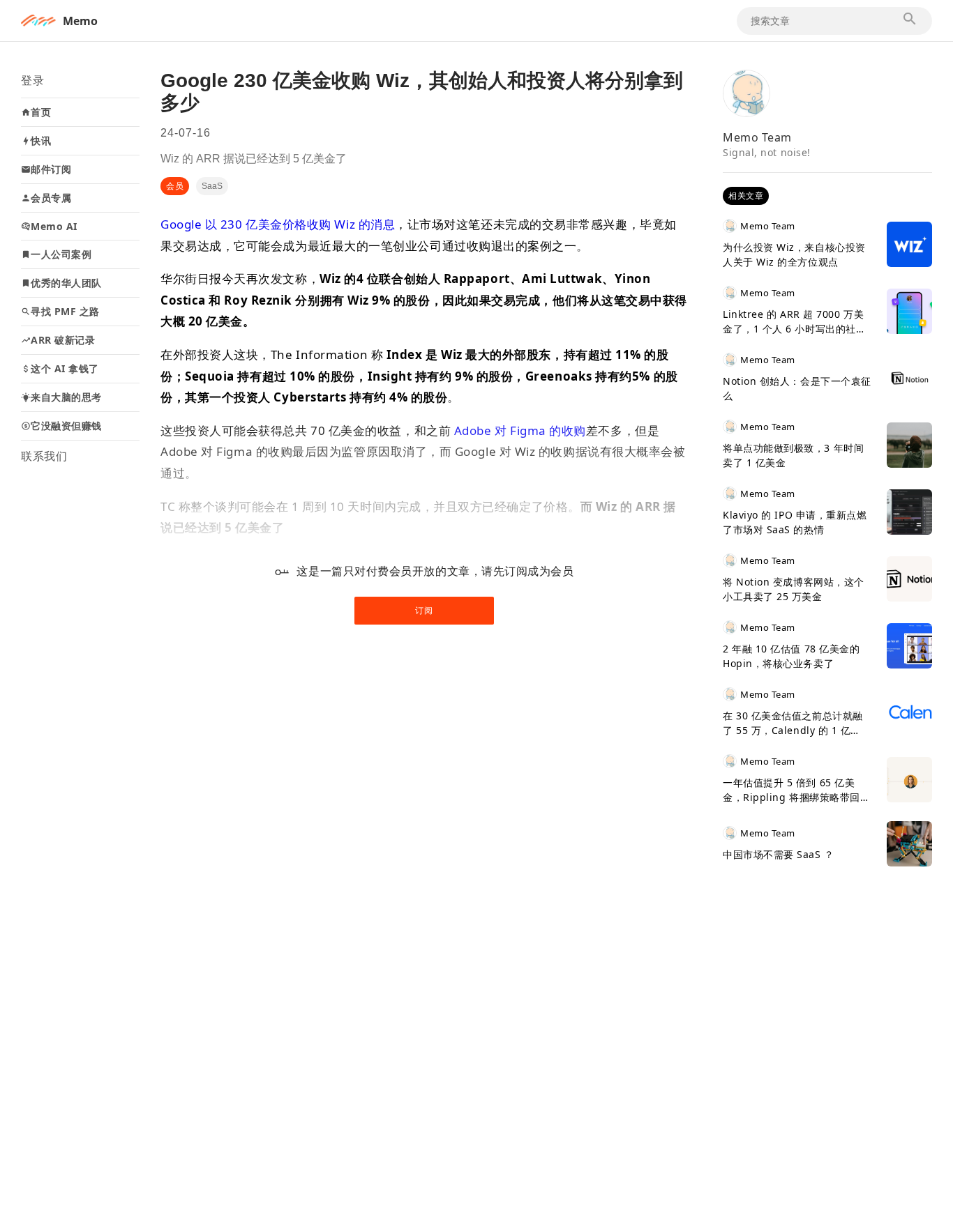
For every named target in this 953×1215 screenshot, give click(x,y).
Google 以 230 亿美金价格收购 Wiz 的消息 (277, 224)
